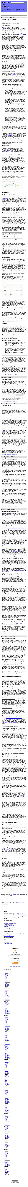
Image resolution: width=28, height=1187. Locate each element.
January (6, 973)
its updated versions (9, 849)
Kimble (3, 27)
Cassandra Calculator (9, 936)
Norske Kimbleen (22, 34)
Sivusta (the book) (8, 924)
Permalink (9, 374)
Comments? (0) (14, 374)
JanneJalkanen (5, 903)
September (7, 982)
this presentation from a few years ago (11, 514)
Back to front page (8, 943)
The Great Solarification (9, 925)
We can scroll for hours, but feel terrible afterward (14, 570)
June (6, 978)
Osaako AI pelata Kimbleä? (10, 923)
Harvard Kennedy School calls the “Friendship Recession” (12, 718)
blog (14, 913)
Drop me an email (15, 894)
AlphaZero (8, 150)
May (6, 977)
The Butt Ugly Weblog (6, 4)
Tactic (21, 28)
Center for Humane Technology (9, 544)
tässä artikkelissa (9, 135)
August (6, 981)
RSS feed (15, 952)
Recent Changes (7, 942)
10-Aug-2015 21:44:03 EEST (17, 902)
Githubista (14, 74)
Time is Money (7, 933)
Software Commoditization (10, 927)
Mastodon (14, 966)
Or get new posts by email (15, 954)
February (7, 974)
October (6, 983)
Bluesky (19, 966)
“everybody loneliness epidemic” (9, 722)
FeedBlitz (19, 960)
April (6, 976)
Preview (11, 960)
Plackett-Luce (5, 198)
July (5, 979)
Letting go (6, 926)
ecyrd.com (4, 431)
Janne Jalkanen (5, 374)
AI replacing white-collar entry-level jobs (13, 698)
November (7, 984)
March (6, 975)
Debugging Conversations (10, 928)
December (7, 985)
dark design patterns (15, 551)
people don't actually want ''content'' (15, 528)
